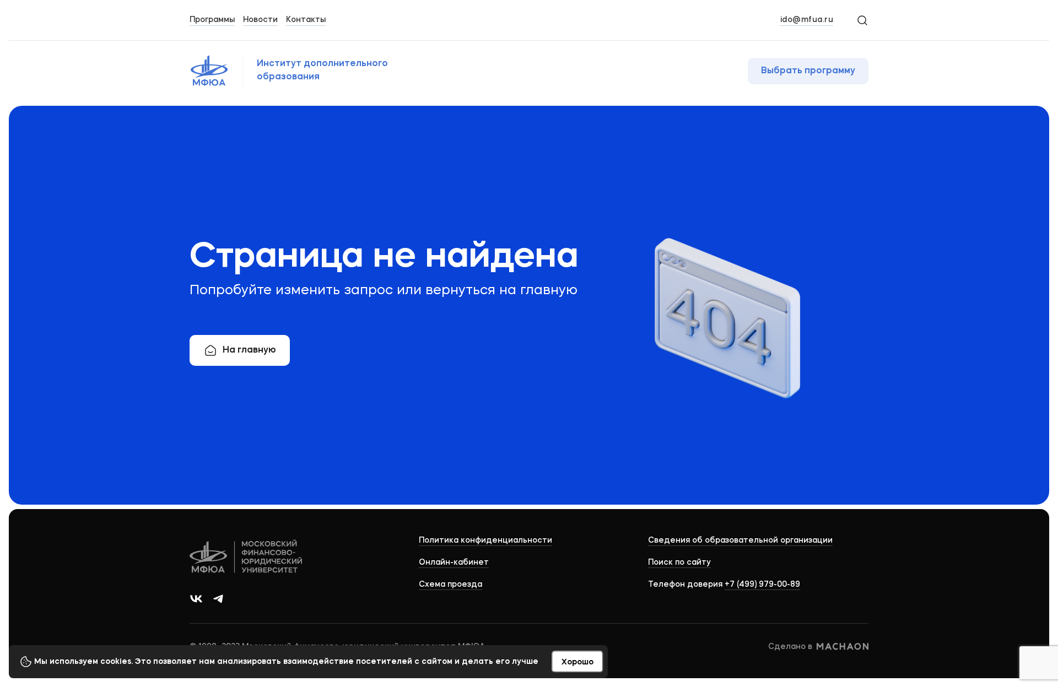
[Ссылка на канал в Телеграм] (218, 598)
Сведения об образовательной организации (740, 540)
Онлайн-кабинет (454, 562)
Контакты (306, 20)
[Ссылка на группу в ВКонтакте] (196, 598)
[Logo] (247, 557)
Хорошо (577, 662)
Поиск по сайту (679, 562)
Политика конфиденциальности (485, 540)
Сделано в (790, 647)
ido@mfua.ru (807, 20)
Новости (260, 20)
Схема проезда (450, 584)
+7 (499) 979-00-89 (762, 584)
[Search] (861, 19)
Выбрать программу (808, 71)
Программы (212, 20)
